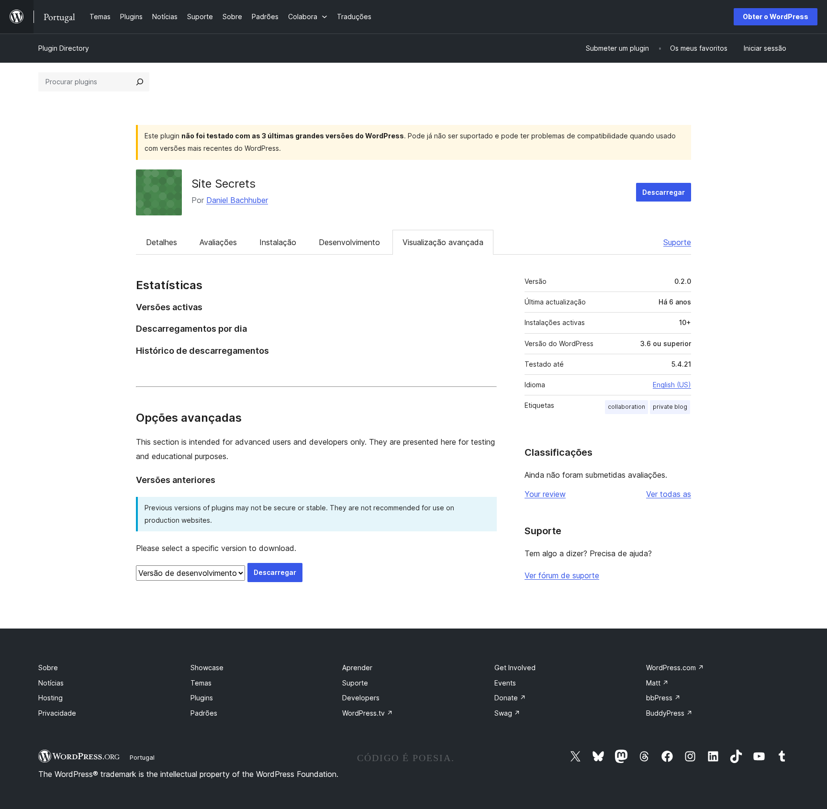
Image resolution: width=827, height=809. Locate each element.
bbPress (663, 698)
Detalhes (161, 242)
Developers (361, 698)
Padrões (203, 713)
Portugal (142, 757)
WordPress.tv (367, 713)
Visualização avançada (442, 242)
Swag (507, 713)
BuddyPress (669, 713)
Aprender (357, 667)
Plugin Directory (63, 48)
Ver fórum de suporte (562, 575)
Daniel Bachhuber (237, 200)
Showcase (207, 667)
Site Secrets (223, 184)
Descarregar (663, 192)
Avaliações (218, 242)
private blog (670, 406)
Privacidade (57, 713)
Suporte (677, 242)
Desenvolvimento (349, 242)
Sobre (48, 667)
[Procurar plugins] (139, 81)
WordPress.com (675, 667)
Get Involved (515, 667)
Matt (657, 683)
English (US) (672, 385)
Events (505, 683)
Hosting (50, 698)
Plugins (201, 698)
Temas (201, 683)
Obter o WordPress (775, 16)
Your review (545, 494)
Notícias (51, 683)
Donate (510, 698)
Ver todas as (668, 494)
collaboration (626, 406)
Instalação (277, 242)
